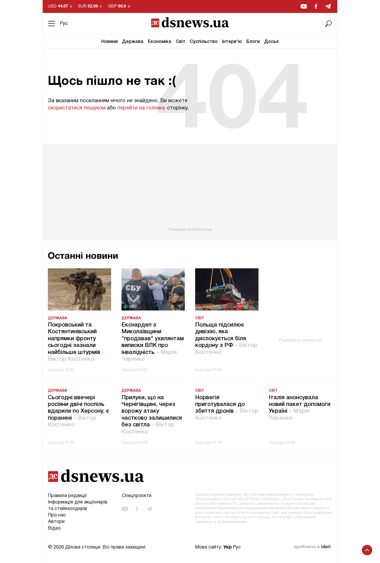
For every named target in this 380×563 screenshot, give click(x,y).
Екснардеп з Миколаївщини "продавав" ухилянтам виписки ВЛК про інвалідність (152, 342)
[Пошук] (328, 23)
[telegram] (328, 6)
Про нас (57, 515)
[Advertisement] (190, 188)
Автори (56, 522)
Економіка (159, 42)
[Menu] (51, 23)
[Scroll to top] (367, 550)
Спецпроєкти (136, 496)
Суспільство (204, 42)
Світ (180, 42)
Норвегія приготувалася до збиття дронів (226, 408)
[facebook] (315, 6)
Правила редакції (67, 496)
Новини (109, 42)
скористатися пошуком (76, 108)
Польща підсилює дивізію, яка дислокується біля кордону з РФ (226, 338)
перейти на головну (141, 108)
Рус (64, 23)
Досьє (271, 42)
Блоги (253, 42)
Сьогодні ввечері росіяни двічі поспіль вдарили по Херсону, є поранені (78, 411)
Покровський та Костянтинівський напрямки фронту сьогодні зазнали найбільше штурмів (76, 342)
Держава (132, 42)
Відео (54, 528)
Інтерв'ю (232, 42)
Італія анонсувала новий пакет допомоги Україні (299, 408)
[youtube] (303, 6)
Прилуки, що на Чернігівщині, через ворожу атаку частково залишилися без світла (151, 414)
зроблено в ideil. (312, 547)
